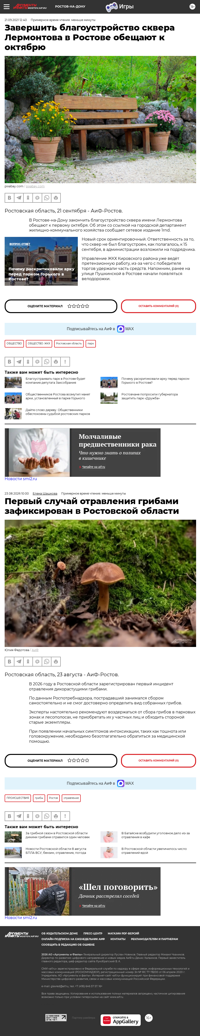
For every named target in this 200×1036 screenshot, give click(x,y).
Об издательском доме (59, 933)
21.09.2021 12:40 (16, 20)
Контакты (117, 939)
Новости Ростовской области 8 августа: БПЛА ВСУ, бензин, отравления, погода (56, 851)
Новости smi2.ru (21, 478)
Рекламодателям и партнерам (154, 939)
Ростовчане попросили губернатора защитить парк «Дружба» (149, 396)
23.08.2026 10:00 (17, 493)
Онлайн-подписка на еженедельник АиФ (73, 939)
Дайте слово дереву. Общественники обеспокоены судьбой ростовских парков (58, 412)
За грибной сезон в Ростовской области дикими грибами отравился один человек (58, 835)
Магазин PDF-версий (123, 933)
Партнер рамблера (83, 1017)
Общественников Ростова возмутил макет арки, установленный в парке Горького (58, 396)
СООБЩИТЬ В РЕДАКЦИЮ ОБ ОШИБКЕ (68, 944)
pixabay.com (35, 186)
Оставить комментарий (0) (159, 306)
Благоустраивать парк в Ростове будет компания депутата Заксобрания (55, 380)
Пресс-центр (92, 933)
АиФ (35, 650)
